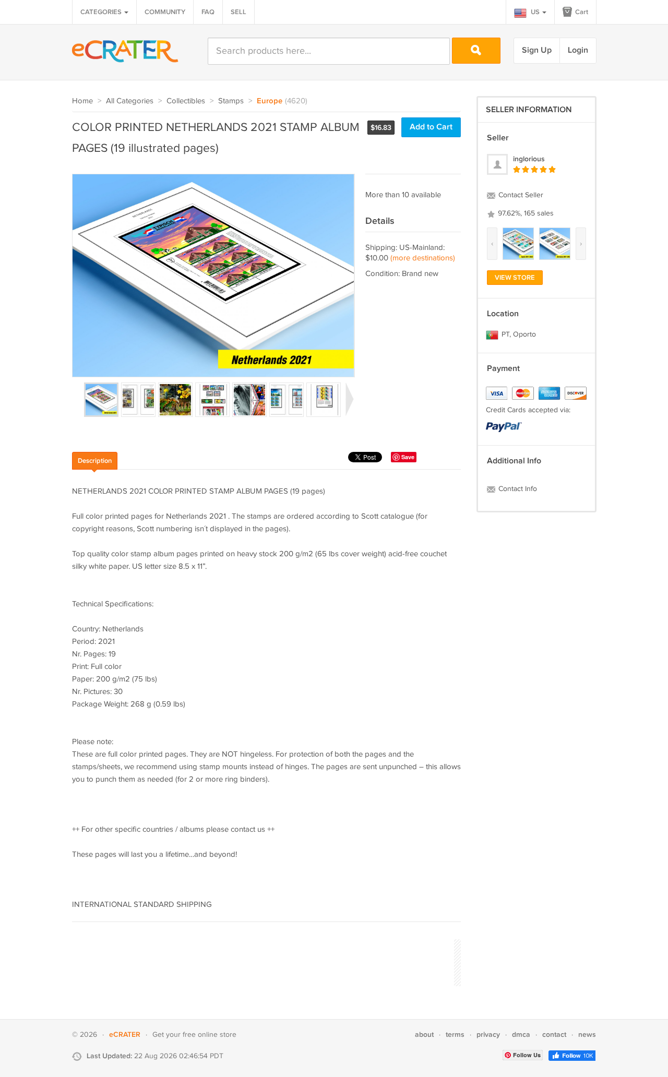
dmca (521, 1034)
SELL (238, 12)
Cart (581, 12)
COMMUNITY (165, 12)
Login (578, 50)
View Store (515, 277)
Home (82, 101)
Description (95, 461)
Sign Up (537, 50)
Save (407, 457)
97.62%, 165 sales (525, 213)
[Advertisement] (262, 961)
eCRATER (124, 1034)
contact (554, 1034)
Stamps (231, 101)
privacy (488, 1034)
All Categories (129, 101)
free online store (209, 1035)
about (424, 1034)
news (587, 1034)
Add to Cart (431, 127)
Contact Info (516, 489)
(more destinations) (422, 258)
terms (455, 1034)
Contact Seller (519, 195)
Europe (269, 101)
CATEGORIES (101, 12)
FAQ (207, 12)
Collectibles (185, 101)
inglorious (529, 158)
